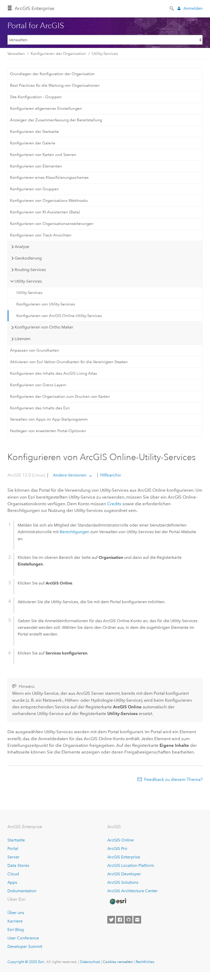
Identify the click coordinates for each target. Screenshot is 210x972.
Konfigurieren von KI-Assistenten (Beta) (45, 212)
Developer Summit (24, 946)
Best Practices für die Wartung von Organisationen (55, 85)
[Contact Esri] (137, 920)
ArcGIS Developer (124, 873)
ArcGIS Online (120, 840)
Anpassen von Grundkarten (34, 350)
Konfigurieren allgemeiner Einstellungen (46, 108)
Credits (114, 503)
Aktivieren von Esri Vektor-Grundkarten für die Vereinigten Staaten (69, 362)
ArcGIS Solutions (122, 882)
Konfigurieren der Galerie (32, 143)
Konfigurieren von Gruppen (34, 189)
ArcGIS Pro (117, 848)
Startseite (16, 840)
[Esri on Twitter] (111, 920)
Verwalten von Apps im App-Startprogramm (49, 419)
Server (13, 857)
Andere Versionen (69, 475)
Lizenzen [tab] (22, 338)
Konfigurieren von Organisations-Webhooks (49, 200)
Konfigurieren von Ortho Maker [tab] (44, 327)
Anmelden (193, 8)
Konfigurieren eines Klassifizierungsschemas (49, 177)
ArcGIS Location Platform (130, 865)
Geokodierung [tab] (28, 258)
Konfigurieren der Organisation (58, 53)
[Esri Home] (118, 901)
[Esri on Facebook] (120, 920)
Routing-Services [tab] (30, 269)
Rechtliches (145, 962)
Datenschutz (90, 962)
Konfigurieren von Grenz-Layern (38, 385)
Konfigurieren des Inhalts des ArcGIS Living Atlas (53, 373)
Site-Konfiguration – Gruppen (36, 97)
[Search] (172, 8)
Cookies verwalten (118, 962)
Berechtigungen (74, 531)
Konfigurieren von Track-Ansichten (40, 235)
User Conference (23, 938)
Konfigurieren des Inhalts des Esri (40, 408)
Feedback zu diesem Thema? (173, 779)
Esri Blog (15, 929)
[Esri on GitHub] (128, 920)
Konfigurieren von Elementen (36, 166)
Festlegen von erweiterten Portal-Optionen (48, 431)
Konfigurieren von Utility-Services (45, 304)
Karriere (15, 921)
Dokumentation (21, 890)
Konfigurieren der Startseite (34, 131)
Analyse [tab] (22, 246)
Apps (12, 882)
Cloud (13, 873)
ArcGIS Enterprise (34, 8)
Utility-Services (105, 53)
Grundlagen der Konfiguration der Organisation (52, 74)
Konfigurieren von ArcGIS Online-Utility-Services (59, 315)
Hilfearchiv (110, 475)
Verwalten (16, 53)
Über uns (15, 912)
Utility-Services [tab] (28, 281)
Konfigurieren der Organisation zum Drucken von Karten (60, 396)
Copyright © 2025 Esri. (26, 962)
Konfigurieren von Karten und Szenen (43, 154)
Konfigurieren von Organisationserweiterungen (51, 223)
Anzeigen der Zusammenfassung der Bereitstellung (56, 120)
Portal (12, 848)
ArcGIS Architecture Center (132, 890)
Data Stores (18, 865)
